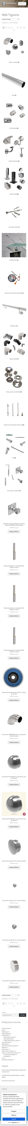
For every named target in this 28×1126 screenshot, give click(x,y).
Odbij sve (13, 1115)
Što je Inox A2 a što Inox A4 (8, 1080)
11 (17, 27)
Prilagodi (13, 1111)
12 (20, 27)
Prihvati (14, 1119)
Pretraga (4, 1012)
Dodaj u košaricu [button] (14, 531)
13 (24, 27)
